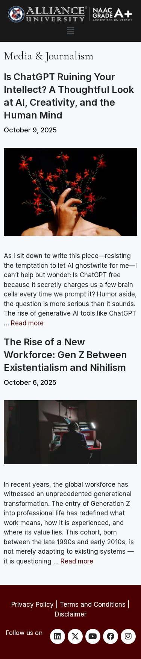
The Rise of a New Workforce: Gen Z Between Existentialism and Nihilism (65, 354)
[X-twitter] (75, 636)
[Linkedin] (57, 636)
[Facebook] (110, 636)
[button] (70, 31)
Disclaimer (70, 614)
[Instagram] (128, 636)
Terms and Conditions (93, 604)
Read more (27, 323)
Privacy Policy (32, 604)
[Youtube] (92, 636)
